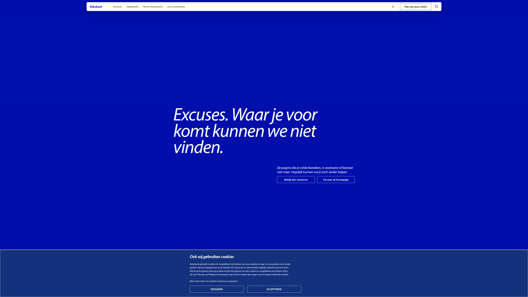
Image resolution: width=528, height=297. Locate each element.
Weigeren (217, 289)
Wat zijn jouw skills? (416, 6)
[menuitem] (117, 6)
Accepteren (274, 289)
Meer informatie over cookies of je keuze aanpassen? (214, 281)
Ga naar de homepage (336, 179)
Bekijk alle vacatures (296, 179)
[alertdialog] (264, 273)
